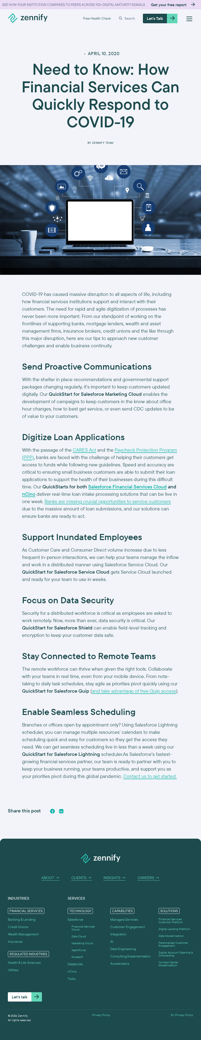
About (50, 878)
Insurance (15, 941)
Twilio (72, 978)
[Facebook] (52, 811)
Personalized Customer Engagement (173, 944)
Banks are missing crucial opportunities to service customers (108, 501)
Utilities (13, 970)
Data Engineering (123, 949)
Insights (114, 878)
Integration (118, 934)
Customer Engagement (127, 927)
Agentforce (79, 950)
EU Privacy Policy (182, 1015)
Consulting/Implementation (130, 956)
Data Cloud (79, 936)
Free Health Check (97, 18)
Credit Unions (18, 927)
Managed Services (124, 919)
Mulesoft (77, 956)
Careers (149, 878)
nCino (72, 971)
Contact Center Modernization (168, 964)
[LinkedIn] (61, 811)
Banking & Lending (22, 919)
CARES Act (84, 450)
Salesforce (75, 919)
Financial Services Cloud (83, 928)
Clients (81, 878)
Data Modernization (171, 935)
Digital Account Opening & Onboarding (176, 954)
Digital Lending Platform (174, 929)
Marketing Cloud (82, 943)
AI (111, 941)
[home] (28, 18)
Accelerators (119, 963)
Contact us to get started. (150, 776)
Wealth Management (23, 934)
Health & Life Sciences (24, 962)
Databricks (75, 964)
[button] (127, 18)
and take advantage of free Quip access (134, 691)
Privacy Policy (101, 1015)
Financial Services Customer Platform (171, 921)
